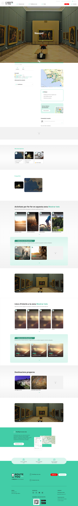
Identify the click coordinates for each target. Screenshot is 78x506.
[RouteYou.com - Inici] (9, 3)
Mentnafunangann (4, 61)
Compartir (17, 69)
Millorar (66, 4)
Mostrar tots (54, 206)
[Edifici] (32, 318)
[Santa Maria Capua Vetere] (39, 382)
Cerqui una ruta (35, 480)
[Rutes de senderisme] (32, 221)
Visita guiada (58, 1)
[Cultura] (57, 318)
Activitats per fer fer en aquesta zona (50, 94)
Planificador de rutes (18, 443)
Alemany (27, 76)
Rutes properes (46, 110)
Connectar (62, 474)
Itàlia (19, 64)
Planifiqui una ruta (36, 474)
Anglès (31, 76)
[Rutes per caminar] (20, 221)
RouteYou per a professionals (65, 1)
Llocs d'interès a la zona (48, 96)
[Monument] (45, 318)
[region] (52, 78)
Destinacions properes (47, 98)
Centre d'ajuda (60, 500)
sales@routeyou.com (62, 494)
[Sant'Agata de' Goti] (22, 382)
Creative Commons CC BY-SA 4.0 (22, 291)
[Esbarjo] (20, 318)
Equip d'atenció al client (62, 498)
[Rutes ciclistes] (45, 221)
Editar (23, 69)
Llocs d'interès (16, 64)
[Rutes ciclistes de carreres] (57, 221)
